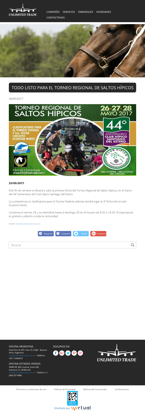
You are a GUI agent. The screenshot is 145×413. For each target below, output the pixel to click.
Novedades (103, 11)
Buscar (132, 245)
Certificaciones (122, 389)
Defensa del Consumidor (95, 389)
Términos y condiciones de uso (31, 389)
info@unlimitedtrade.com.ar (22, 355)
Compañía (53, 11)
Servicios (69, 11)
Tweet (84, 233)
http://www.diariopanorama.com (27, 223)
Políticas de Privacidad (64, 389)
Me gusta (48, 233)
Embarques (85, 11)
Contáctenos (56, 17)
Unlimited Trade (23, 9)
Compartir (66, 233)
